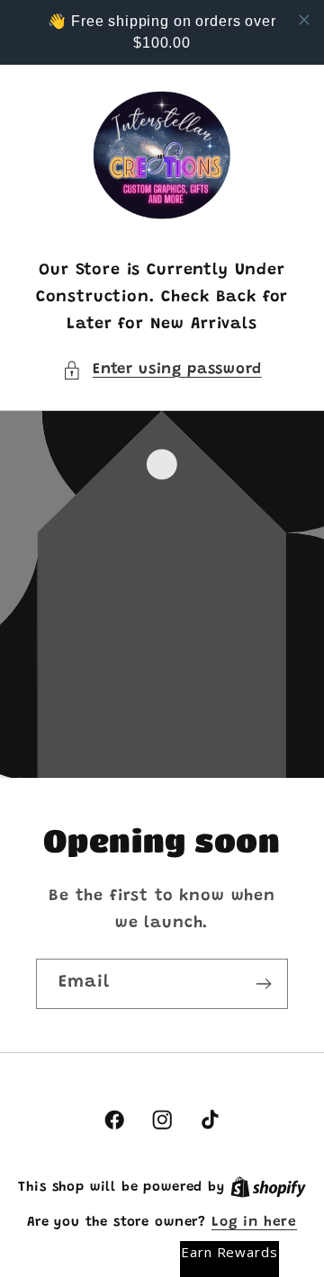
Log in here (254, 1222)
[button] (161, 370)
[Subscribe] (263, 984)
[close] (304, 20)
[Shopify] (268, 1187)
